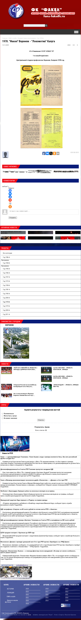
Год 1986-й (6, 257)
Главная (4, 38)
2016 (46, 594)
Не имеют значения (10, 418)
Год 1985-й (6, 269)
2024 (27, 588)
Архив (47, 427)
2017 (46, 591)
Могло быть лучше (10, 416)
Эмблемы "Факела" (9, 171)
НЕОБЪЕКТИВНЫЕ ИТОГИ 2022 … (12, 231)
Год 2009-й (6, 310)
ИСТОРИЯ (10, 589)
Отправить (12, 217)
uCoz (29, 615)
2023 (27, 591)
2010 (66, 597)
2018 (46, 588)
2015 (46, 597)
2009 (66, 600)
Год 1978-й (40, 38)
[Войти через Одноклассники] (10, 206)
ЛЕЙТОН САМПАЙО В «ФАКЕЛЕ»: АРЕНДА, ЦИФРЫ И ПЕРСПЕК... (25, 368)
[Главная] (16, 10)
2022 (27, 594)
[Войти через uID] (10, 190)
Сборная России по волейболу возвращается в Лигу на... (25, 385)
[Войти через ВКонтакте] (10, 193)
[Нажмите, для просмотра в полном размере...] (31, 105)
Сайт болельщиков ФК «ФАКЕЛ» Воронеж (15, 613)
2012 (66, 591)
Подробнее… (29, 465)
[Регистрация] (55, 26)
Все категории (7, 253)
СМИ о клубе (12, 38)
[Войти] (50, 26)
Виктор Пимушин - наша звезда (64, 171)
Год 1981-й (6, 289)
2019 (27, 603)
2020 (27, 600)
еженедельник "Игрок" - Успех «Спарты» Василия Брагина (57, 615)
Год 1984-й (6, 263)
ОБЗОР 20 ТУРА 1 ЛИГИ (36, 238)
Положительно (9, 413)
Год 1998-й (6, 285)
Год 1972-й (6, 281)
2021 (27, 597)
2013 (66, 588)
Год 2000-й (6, 298)
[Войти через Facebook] (10, 196)
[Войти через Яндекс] (10, 200)
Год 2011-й (6, 314)
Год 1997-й (6, 277)
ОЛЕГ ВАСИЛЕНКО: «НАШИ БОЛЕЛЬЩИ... (64, 232)
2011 (66, 594)
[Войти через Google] (10, 203)
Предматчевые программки (27, 38)
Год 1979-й (6, 306)
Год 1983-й (6, 294)
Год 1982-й (6, 273)
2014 (46, 600)
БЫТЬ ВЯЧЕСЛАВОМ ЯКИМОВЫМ (35, 232)
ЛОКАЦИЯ (10, 593)
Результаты (39, 427)
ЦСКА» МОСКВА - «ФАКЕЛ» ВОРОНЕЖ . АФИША (63, 368)
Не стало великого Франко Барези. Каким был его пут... (24, 394)
